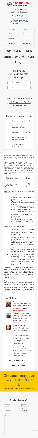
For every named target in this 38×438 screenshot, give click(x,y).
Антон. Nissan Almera (20, 302)
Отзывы (11, 38)
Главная (11, 29)
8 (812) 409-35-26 (19, 21)
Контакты (26, 43)
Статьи (26, 38)
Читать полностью (19, 310)
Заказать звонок (19, 23)
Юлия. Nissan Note (19, 325)
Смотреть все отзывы (18, 360)
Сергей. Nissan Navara (20, 347)
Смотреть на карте (19, 18)
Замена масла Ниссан (19, 155)
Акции (11, 34)
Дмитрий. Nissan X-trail (21, 313)
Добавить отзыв (17, 365)
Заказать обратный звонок (19, 105)
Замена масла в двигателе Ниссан (19, 156)
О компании (11, 43)
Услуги (26, 29)
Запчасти (26, 34)
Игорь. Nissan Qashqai (20, 335)
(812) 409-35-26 (19, 102)
